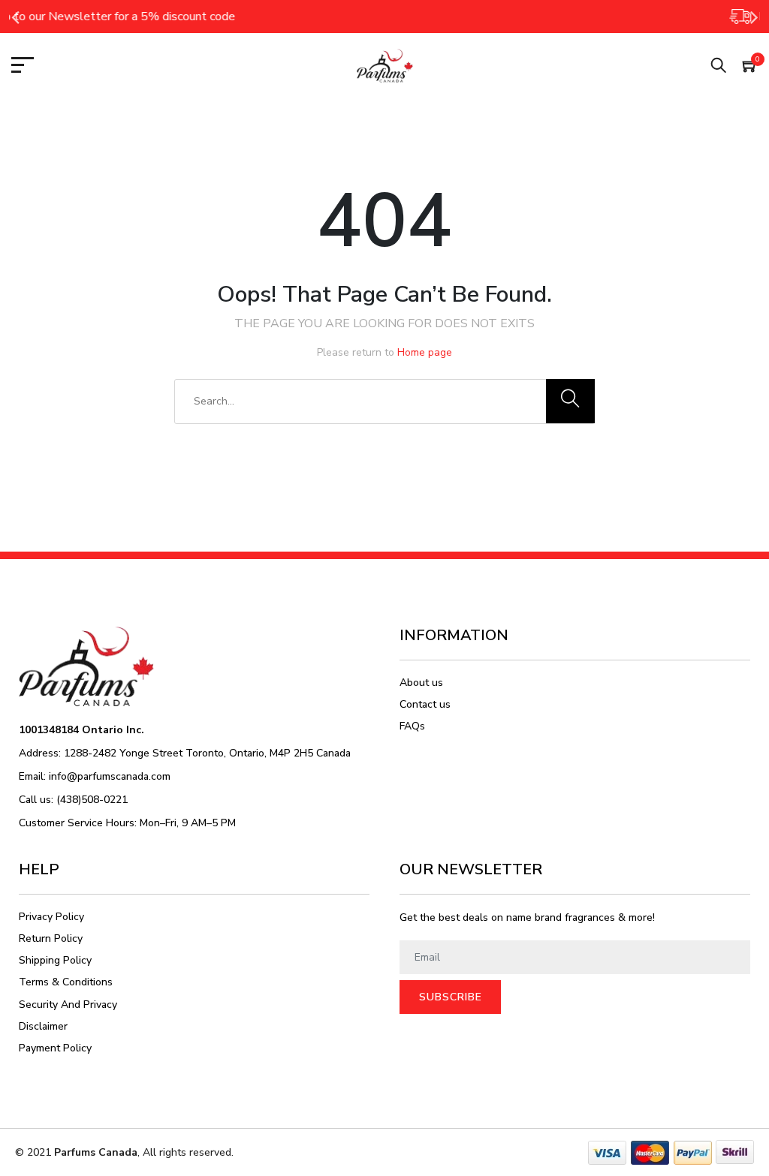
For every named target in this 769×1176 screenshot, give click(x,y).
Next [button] (754, 17)
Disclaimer (43, 1026)
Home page (424, 352)
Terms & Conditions (66, 982)
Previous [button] (15, 17)
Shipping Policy (55, 960)
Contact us (425, 704)
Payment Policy (55, 1048)
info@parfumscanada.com (109, 776)
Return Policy (51, 938)
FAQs (412, 726)
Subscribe (450, 997)
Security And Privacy (68, 1004)
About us (421, 682)
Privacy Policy (51, 917)
